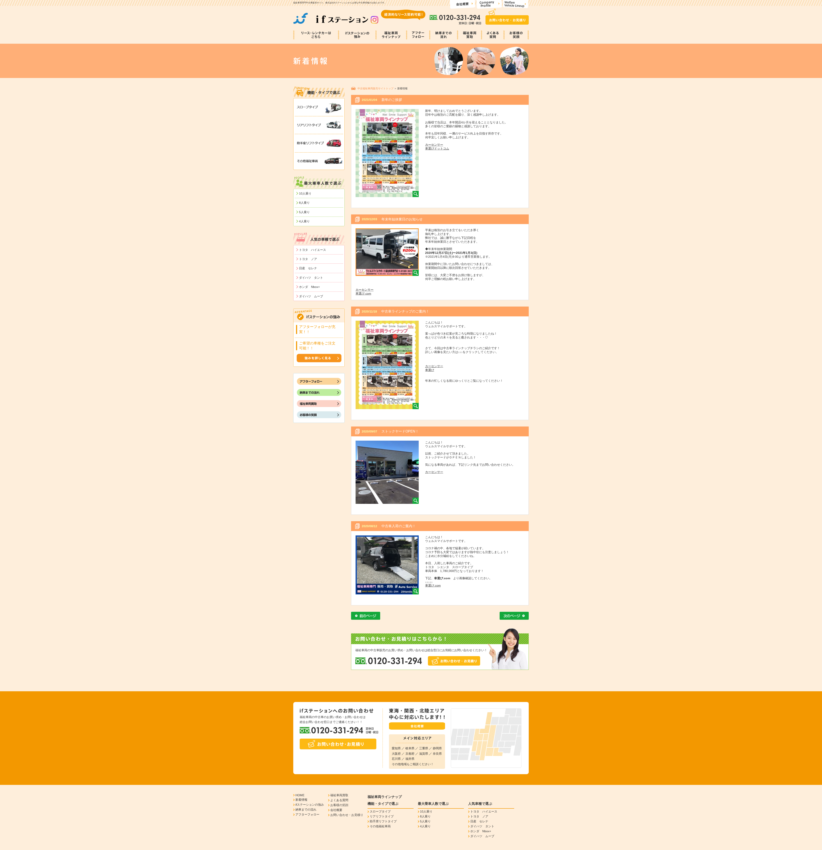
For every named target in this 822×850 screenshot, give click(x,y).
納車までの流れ (305, 809)
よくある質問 (339, 800)
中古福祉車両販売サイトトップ (375, 88)
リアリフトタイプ (382, 816)
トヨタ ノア (308, 259)
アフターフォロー (307, 814)
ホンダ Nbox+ (309, 287)
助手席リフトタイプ (383, 821)
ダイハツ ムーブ (311, 296)
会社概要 (336, 810)
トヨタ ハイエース (312, 249)
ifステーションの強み (309, 804)
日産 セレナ (308, 268)
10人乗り (305, 193)
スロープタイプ (380, 811)
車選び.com (363, 293)
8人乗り (304, 202)
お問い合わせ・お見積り (346, 815)
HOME (299, 795)
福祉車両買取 (339, 795)
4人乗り (304, 221)
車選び (429, 370)
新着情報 (301, 799)
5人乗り (304, 212)
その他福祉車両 (380, 826)
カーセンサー (434, 144)
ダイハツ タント (311, 277)
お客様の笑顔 (339, 805)
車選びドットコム (437, 148)
